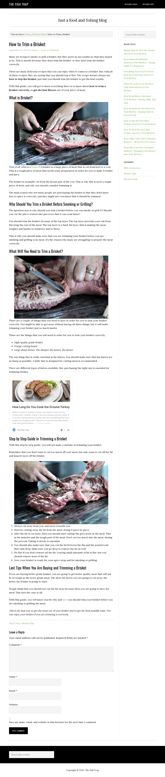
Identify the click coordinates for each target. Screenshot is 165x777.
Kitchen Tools (130, 179)
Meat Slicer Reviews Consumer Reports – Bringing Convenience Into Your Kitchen (140, 151)
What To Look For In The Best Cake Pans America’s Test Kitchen (138, 87)
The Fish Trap (18, 4)
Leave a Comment (50, 50)
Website (13, 704)
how (65, 599)
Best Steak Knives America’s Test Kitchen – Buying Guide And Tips (140, 99)
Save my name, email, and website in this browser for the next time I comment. (52, 722)
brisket (35, 166)
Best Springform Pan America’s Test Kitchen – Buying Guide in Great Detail (139, 111)
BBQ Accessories (132, 168)
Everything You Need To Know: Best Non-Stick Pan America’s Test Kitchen (139, 74)
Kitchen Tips (28, 623)
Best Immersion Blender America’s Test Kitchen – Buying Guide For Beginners (139, 62)
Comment (15, 644)
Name (13, 676)
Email (13, 690)
